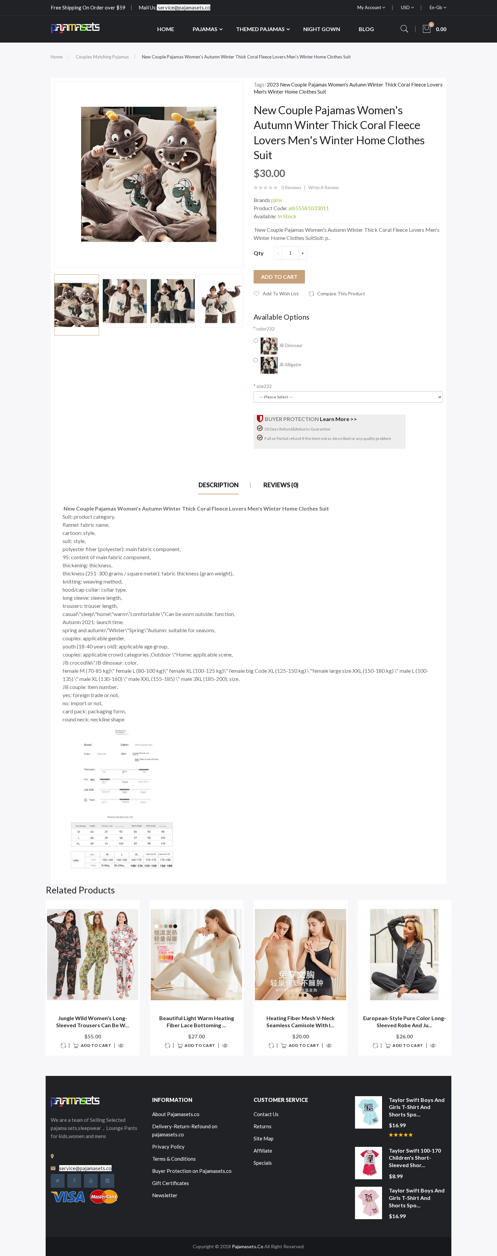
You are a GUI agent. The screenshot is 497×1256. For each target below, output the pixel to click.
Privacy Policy (168, 1146)
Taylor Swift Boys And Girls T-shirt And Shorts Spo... (417, 1107)
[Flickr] (107, 1181)
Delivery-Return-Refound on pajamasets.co (184, 1130)
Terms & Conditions (174, 1159)
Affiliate (263, 1151)
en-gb (436, 7)
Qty (259, 253)
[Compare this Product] (64, 1045)
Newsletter (165, 1195)
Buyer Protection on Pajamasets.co (192, 1171)
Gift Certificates (170, 1183)
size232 (264, 386)
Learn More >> (338, 419)
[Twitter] (58, 1181)
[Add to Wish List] (130, 909)
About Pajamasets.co (175, 1114)
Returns (262, 1126)
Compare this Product (341, 293)
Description (218, 485)
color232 (265, 328)
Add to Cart (279, 276)
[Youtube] (91, 1181)
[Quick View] (120, 1045)
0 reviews (291, 188)
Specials (263, 1163)
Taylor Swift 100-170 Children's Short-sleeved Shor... (415, 1157)
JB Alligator (290, 364)
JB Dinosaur (290, 345)
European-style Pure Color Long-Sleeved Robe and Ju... (404, 1022)
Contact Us (266, 1114)
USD (406, 7)
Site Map (264, 1138)
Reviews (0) (281, 485)
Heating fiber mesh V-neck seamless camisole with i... (300, 1022)
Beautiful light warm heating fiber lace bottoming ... (196, 1022)
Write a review (323, 188)
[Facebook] (74, 1181)
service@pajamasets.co (184, 7)
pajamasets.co (247, 1246)
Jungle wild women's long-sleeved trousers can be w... (92, 1022)
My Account (369, 7)
